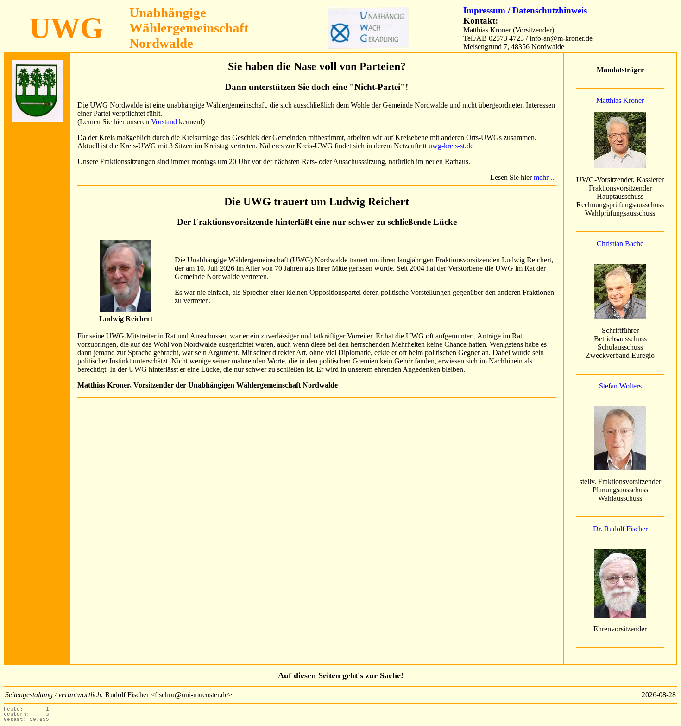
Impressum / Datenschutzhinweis (525, 10)
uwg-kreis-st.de (451, 146)
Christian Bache (620, 244)
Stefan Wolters (620, 386)
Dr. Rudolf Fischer (620, 529)
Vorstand (164, 122)
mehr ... (545, 177)
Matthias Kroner (620, 100)
